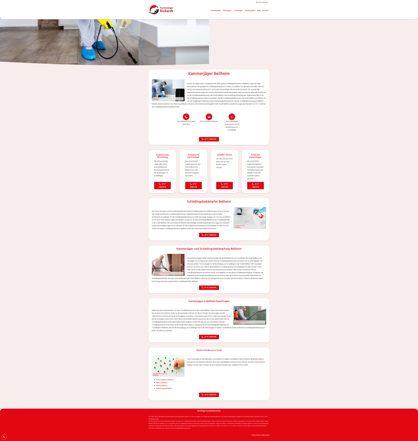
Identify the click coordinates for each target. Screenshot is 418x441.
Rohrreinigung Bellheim (164, 388)
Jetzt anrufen (210, 139)
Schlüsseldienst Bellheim (165, 379)
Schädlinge (238, 10)
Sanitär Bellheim (162, 385)
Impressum (265, 435)
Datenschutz (256, 435)
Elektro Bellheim (162, 382)
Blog (259, 10)
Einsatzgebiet (250, 10)
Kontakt (265, 10)
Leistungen (226, 10)
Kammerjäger (216, 10)
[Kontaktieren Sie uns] (4, 436)
